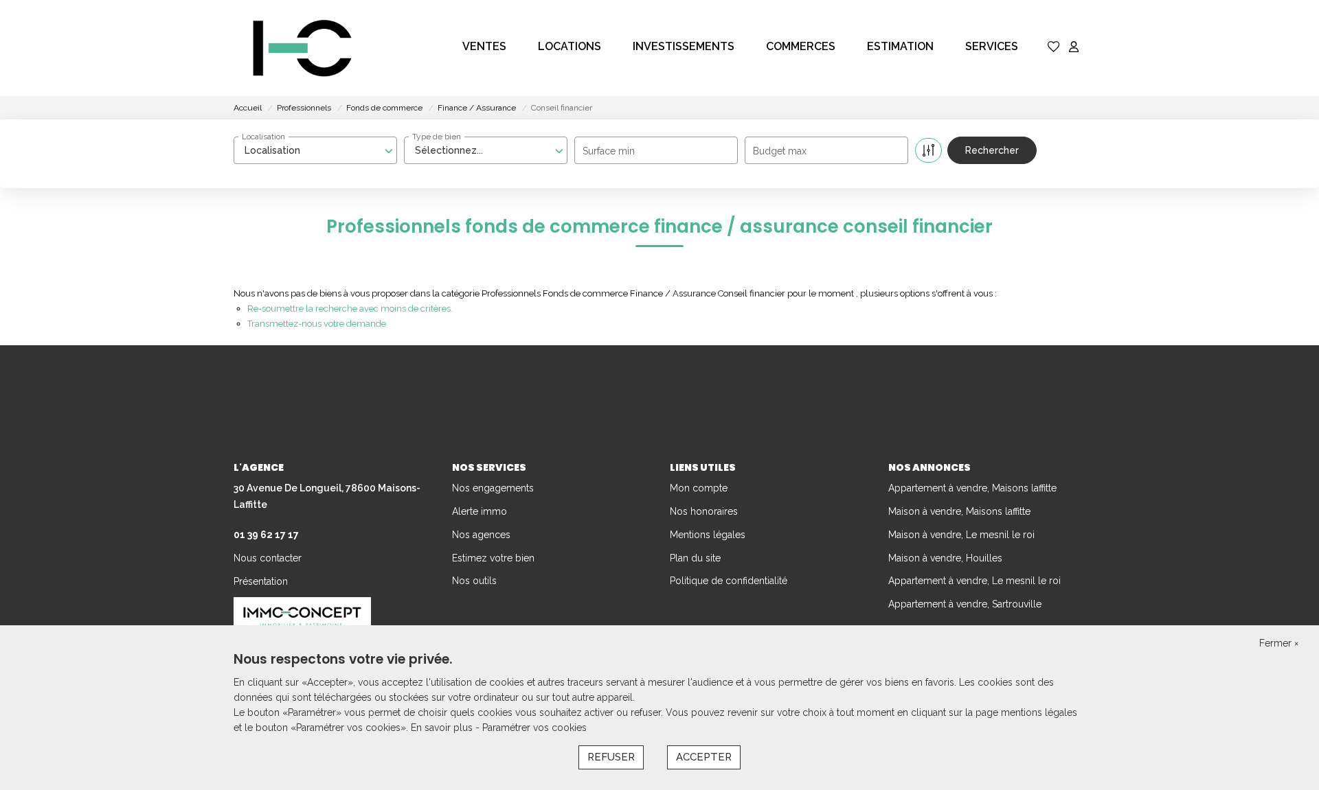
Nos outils (474, 580)
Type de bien (436, 136)
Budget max (780, 151)
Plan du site (695, 558)
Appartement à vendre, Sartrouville (964, 604)
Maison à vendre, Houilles (945, 558)
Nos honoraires (704, 511)
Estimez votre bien (493, 558)
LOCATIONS (569, 46)
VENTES (484, 46)
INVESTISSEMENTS (683, 46)
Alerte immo (479, 511)
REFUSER (611, 757)
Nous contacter (268, 558)
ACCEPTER (704, 757)
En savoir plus (443, 727)
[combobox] (315, 150)
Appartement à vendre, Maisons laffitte (972, 488)
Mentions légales (707, 534)
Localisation (263, 136)
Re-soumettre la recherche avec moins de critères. (350, 308)
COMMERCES (800, 46)
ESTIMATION (900, 46)
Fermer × (1278, 643)
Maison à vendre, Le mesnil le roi (961, 534)
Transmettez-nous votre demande (316, 323)
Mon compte (699, 488)
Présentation (261, 581)
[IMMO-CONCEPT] (302, 48)
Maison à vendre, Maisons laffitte (959, 511)
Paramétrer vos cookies (534, 727)
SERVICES (991, 46)
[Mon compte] (1074, 47)
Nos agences (481, 534)
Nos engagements (493, 488)
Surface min (609, 151)
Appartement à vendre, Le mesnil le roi (974, 580)
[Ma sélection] (1054, 47)
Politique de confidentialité (728, 580)
